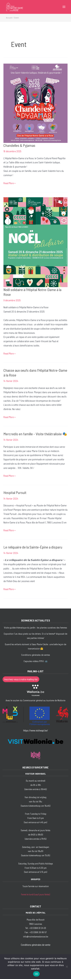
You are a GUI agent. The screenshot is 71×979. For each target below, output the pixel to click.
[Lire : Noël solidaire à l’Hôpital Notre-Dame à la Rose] (35, 241)
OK (36, 974)
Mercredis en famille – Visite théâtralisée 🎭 (35, 434)
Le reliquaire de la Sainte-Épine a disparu (32, 547)
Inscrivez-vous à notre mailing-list (21, 679)
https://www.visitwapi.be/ (35, 730)
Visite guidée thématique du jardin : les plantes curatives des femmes (35, 627)
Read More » (9, 183)
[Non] (66, 966)
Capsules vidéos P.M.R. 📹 (35, 661)
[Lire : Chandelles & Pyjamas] (35, 102)
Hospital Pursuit (14, 492)
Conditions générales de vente (35, 944)
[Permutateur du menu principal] (64, 6)
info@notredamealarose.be (35, 936)
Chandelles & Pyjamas (19, 145)
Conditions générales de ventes (35, 655)
